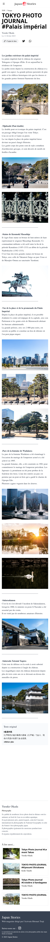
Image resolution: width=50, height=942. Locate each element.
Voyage (9, 10)
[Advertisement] (25, 774)
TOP (3, 10)
